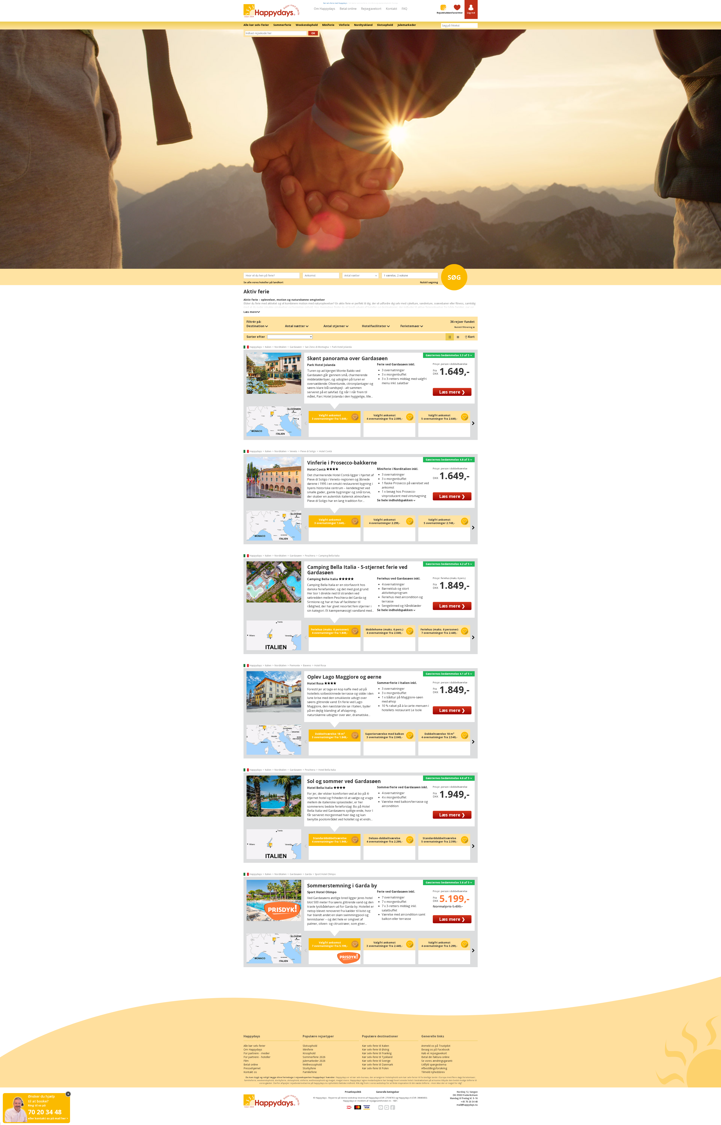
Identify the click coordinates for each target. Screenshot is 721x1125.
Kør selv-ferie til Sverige (376, 1060)
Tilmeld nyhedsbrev (433, 1072)
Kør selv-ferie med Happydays (335, 3)
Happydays (256, 347)
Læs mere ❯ (452, 392)
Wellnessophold (312, 1064)
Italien (268, 347)
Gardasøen (296, 347)
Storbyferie (309, 1068)
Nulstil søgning (429, 282)
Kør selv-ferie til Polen (375, 1068)
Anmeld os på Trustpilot (435, 1045)
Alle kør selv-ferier (254, 1045)
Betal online (348, 9)
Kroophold (309, 1053)
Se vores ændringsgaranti (436, 1060)
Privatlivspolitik (353, 1091)
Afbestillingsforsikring (434, 1068)
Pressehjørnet (252, 1068)
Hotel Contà (325, 451)
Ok (313, 33)
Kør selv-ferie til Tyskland (377, 1057)
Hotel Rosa (320, 665)
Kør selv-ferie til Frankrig (376, 1053)
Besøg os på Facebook (435, 1049)
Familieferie (310, 1072)
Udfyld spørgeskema (433, 1064)
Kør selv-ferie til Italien (375, 1045)
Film (246, 1060)
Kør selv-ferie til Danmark (377, 1064)
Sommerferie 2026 (314, 1057)
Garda (308, 874)
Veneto (293, 451)
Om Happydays (324, 9)
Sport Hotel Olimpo (325, 874)
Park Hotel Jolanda (342, 347)
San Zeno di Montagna (317, 347)
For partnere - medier (257, 1053)
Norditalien (281, 347)
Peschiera (310, 555)
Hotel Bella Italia (327, 769)
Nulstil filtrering (463, 327)
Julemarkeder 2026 (314, 1060)
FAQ (404, 9)
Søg (454, 277)
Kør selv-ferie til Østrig (375, 1049)
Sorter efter (256, 337)
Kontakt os (250, 1072)
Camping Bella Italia (328, 555)
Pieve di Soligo (308, 451)
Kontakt (391, 9)
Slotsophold (310, 1045)
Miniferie (308, 1049)
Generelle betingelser (387, 1091)
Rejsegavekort (371, 9)
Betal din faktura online (435, 1057)
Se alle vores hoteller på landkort (263, 282)
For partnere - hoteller (257, 1057)
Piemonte (295, 665)
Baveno (307, 665)
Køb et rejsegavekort (434, 1053)
